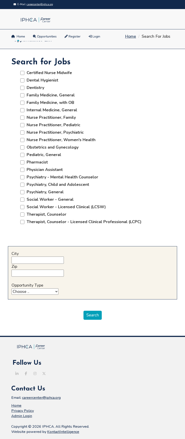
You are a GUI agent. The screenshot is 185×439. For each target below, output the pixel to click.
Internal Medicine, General (50, 110)
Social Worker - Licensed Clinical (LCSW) (65, 207)
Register (74, 36)
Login (96, 36)
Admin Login (21, 415)
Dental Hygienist (41, 80)
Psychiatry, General (44, 192)
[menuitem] (95, 36)
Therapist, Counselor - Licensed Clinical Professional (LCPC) (82, 221)
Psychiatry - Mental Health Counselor (61, 177)
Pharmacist (36, 162)
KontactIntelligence (63, 431)
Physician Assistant (43, 169)
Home (20, 36)
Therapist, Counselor (45, 214)
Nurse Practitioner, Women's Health (59, 139)
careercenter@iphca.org (40, 4)
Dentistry (34, 87)
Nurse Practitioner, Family (50, 117)
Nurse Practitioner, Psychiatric (54, 132)
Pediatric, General (42, 154)
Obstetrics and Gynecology (51, 147)
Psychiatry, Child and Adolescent (56, 184)
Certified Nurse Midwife (48, 72)
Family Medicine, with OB (49, 102)
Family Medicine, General (49, 95)
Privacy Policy (22, 410)
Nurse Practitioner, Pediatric (52, 125)
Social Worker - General (49, 199)
